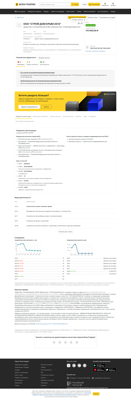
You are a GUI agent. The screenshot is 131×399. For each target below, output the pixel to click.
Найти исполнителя (46, 364)
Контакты (44, 385)
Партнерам (44, 383)
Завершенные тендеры (22, 367)
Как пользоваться (46, 370)
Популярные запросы (47, 375)
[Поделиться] (82, 23)
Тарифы (43, 367)
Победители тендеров (21, 364)
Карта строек (19, 375)
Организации (19, 380)
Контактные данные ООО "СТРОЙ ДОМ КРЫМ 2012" (52, 324)
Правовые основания (47, 380)
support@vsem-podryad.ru (103, 378)
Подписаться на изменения (77, 17)
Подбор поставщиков (21, 377)
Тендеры (17, 370)
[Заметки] (79, 23)
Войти (84, 4)
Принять (96, 394)
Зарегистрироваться (29, 107)
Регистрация (95, 4)
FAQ (42, 372)
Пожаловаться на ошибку (107, 17)
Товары (17, 385)
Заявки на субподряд (21, 372)
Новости (43, 377)
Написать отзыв (92, 17)
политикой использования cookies (65, 395)
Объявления (18, 383)
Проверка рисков (43, 58)
